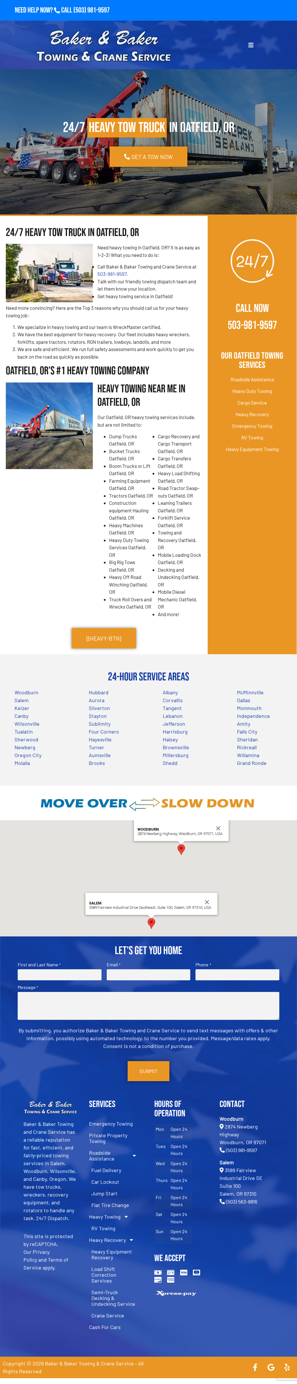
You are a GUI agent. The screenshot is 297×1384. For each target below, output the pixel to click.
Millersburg (176, 755)
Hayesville (100, 739)
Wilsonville (27, 723)
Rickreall (247, 747)
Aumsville (100, 755)
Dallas (243, 700)
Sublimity (100, 723)
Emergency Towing (252, 426)
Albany (170, 692)
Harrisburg (175, 731)
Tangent (172, 708)
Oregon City (28, 755)
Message (28, 987)
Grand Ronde (252, 763)
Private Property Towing (108, 1138)
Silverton (99, 708)
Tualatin (24, 731)
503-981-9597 (111, 274)
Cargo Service (252, 402)
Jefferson (174, 723)
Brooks (97, 763)
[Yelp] (287, 1367)
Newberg (25, 747)
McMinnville (250, 692)
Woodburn (26, 692)
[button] (181, 849)
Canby (21, 716)
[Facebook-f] (255, 1367)
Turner (96, 747)
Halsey (170, 739)
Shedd (170, 763)
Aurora (96, 700)
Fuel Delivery (106, 1170)
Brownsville (176, 747)
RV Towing (252, 437)
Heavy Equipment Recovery (111, 1254)
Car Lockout (105, 1182)
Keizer (22, 708)
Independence (253, 716)
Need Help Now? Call (44, 10)
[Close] (218, 828)
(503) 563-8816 (241, 1201)
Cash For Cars (105, 1327)
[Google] (271, 1367)
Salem (22, 700)
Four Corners (104, 731)
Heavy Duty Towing (252, 391)
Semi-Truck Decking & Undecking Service (113, 1298)
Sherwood (26, 739)
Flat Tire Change (110, 1205)
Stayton (98, 716)
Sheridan (247, 739)
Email (113, 964)
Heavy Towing (105, 1216)
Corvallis (173, 700)
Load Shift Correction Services (103, 1275)
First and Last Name (39, 964)
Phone (203, 964)
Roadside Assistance (252, 379)
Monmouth (249, 708)
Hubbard (98, 692)
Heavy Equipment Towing (252, 449)
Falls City (247, 731)
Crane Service (107, 1315)
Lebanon (173, 716)
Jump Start (104, 1193)
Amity (243, 723)
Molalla (22, 763)
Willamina (248, 755)
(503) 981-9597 (91, 10)
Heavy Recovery (252, 414)
